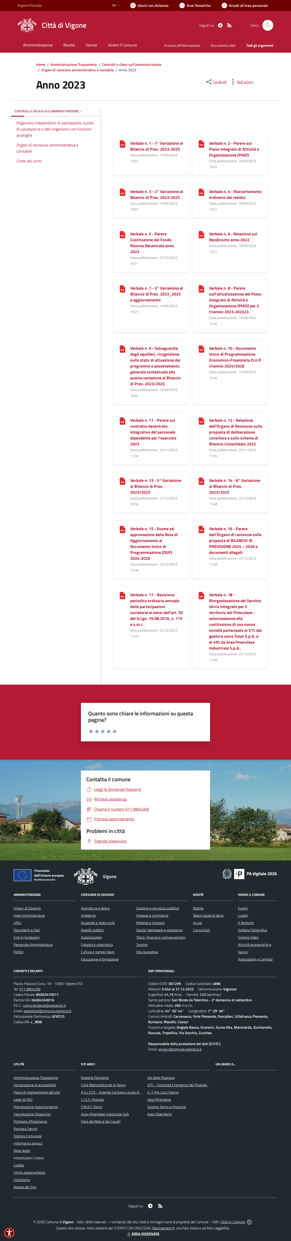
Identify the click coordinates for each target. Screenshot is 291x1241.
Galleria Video (248, 937)
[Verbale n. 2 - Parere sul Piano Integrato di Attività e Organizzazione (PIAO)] (201, 143)
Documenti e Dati (27, 930)
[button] (9, 1233)
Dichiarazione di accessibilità (35, 1085)
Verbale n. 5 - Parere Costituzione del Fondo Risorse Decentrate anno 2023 (152, 243)
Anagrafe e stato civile (98, 922)
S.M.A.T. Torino (91, 1107)
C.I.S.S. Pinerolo (92, 1099)
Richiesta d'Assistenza (30, 1121)
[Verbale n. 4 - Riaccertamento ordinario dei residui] (201, 192)
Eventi (243, 908)
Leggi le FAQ (23, 1099)
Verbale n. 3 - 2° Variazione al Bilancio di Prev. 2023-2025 (156, 194)
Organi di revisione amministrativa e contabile (77, 70)
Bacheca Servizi (25, 1128)
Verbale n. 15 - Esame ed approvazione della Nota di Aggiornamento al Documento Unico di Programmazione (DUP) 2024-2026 (154, 543)
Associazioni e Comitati (255, 959)
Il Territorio (246, 922)
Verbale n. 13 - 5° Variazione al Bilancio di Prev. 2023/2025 (155, 486)
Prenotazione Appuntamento (36, 1107)
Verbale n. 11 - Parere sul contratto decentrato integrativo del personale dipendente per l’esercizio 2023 (153, 432)
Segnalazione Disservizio (32, 1114)
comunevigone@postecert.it (44, 1005)
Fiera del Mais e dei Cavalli (100, 1121)
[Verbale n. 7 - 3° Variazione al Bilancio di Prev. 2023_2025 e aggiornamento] (122, 288)
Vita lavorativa (147, 952)
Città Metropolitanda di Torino (103, 1085)
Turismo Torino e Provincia (166, 1107)
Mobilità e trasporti (150, 922)
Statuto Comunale (27, 1136)
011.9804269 (29, 989)
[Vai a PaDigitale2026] (249, 873)
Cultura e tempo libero (97, 952)
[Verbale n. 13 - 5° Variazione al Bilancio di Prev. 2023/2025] (122, 481)
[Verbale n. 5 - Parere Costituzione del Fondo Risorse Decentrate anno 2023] (122, 234)
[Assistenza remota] (249, 1222)
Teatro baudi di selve (208, 915)
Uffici (17, 922)
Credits (19, 1165)
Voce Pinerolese (159, 1099)
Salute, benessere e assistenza (159, 930)
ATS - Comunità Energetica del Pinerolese (178, 1085)
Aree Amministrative (29, 915)
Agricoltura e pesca (95, 908)
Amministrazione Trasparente (73, 64)
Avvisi (197, 922)
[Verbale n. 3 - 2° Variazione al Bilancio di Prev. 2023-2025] (122, 192)
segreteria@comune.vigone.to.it (47, 1011)
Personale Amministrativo (33, 944)
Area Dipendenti (159, 1114)
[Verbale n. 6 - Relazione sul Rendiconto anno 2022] (201, 234)
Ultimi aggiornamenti (29, 1172)
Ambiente (88, 915)
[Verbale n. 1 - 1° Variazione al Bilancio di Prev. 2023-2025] (122, 143)
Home (40, 64)
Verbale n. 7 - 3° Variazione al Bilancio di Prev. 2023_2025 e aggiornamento (156, 294)
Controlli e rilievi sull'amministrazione (131, 64)
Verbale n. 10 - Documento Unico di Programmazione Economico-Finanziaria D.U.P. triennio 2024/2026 (235, 357)
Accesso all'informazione (182, 45)
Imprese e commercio (152, 915)
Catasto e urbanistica (97, 944)
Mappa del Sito (25, 1187)
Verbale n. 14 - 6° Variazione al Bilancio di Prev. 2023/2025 (234, 486)
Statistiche (22, 1179)
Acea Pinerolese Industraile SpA (105, 1114)
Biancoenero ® (163, 1228)
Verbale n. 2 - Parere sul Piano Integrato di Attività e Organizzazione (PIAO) (234, 149)
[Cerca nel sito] (267, 25)
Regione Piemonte (30, 5)
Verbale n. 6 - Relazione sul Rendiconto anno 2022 (233, 237)
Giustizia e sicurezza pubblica (157, 908)
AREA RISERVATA (145, 1233)
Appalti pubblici (92, 930)
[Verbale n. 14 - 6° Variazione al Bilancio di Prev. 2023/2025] (201, 481)
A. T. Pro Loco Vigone (162, 1092)
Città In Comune (233, 1222)
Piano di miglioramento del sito (37, 1092)
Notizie (198, 908)
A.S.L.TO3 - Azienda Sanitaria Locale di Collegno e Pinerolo (125, 1092)
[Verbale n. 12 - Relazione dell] (201, 420)
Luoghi (243, 915)
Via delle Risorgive (161, 1077)
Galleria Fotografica (252, 930)
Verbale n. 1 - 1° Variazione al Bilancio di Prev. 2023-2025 (156, 146)
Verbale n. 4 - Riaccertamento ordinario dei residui (235, 194)
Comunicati (201, 930)
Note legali (22, 1150)
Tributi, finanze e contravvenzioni (161, 937)
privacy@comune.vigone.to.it (180, 1049)
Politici (18, 952)
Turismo (142, 944)
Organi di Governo (27, 908)
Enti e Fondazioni (27, 937)
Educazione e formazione (99, 959)
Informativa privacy (28, 1143)
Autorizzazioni (91, 937)
